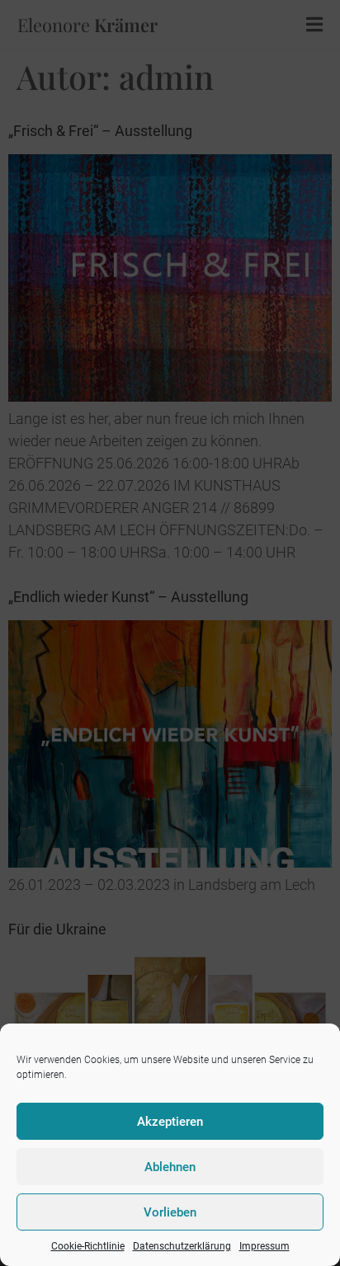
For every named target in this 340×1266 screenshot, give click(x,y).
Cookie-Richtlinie (88, 1246)
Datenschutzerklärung (182, 1246)
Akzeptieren (170, 1121)
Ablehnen (170, 1167)
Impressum (264, 1246)
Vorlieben (170, 1212)
